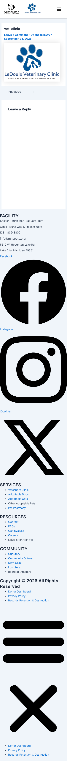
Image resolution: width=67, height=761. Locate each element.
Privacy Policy (16, 596)
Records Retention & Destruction (28, 600)
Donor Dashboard (19, 591)
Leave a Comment (16, 34)
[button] (33, 675)
